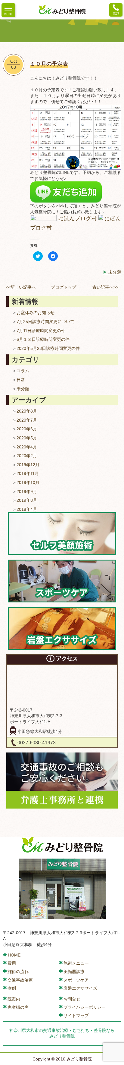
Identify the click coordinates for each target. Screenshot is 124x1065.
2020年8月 (27, 411)
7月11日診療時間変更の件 (41, 330)
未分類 (114, 272)
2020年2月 (27, 455)
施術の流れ (18, 971)
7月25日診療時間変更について (45, 321)
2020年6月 (27, 428)
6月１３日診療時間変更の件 (43, 339)
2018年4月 (27, 509)
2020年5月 (27, 437)
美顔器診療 (74, 971)
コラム (23, 370)
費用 (12, 963)
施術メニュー (76, 963)
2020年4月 (27, 447)
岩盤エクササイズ (80, 988)
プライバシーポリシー (85, 1007)
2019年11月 (28, 473)
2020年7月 (27, 420)
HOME (14, 955)
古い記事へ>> (105, 287)
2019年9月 (27, 491)
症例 (12, 988)
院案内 (14, 999)
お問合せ (72, 999)
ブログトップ (63, 287)
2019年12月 (28, 464)
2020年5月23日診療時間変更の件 (48, 348)
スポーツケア (76, 980)
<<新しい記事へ (21, 287)
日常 (21, 379)
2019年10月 (28, 482)
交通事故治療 (20, 980)
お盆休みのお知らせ (35, 312)
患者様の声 (18, 1007)
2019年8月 (27, 500)
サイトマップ (76, 1015)
